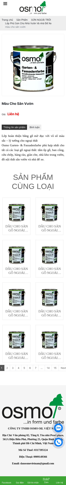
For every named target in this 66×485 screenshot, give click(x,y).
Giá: (4, 114)
